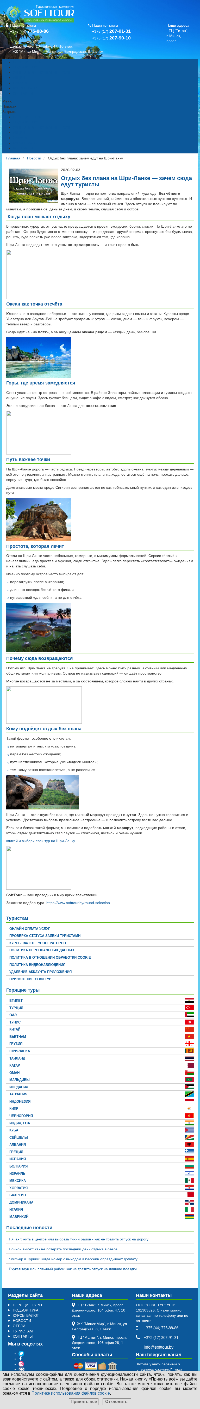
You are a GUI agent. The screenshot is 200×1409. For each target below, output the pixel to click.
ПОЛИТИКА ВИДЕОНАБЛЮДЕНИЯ (37, 965)
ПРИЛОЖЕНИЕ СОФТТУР (30, 979)
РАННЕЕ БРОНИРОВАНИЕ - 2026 (41, 72)
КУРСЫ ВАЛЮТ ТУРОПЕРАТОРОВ (37, 943)
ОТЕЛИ (19, 1326)
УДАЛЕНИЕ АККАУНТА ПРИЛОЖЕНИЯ (40, 972)
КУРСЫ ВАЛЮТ (26, 88)
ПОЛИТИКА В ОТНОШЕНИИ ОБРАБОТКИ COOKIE (50, 957)
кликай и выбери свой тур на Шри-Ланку (40, 841)
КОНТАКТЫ (23, 93)
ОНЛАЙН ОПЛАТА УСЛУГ (29, 929)
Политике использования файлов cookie (71, 1393)
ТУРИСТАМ (23, 1331)
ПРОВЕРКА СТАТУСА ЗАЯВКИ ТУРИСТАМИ (44, 936)
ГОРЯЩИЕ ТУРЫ (27, 62)
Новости (20, 83)
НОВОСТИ (22, 1321)
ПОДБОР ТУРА (25, 67)
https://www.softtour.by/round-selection (78, 903)
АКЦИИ (19, 78)
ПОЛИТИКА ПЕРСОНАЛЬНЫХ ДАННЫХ (41, 950)
